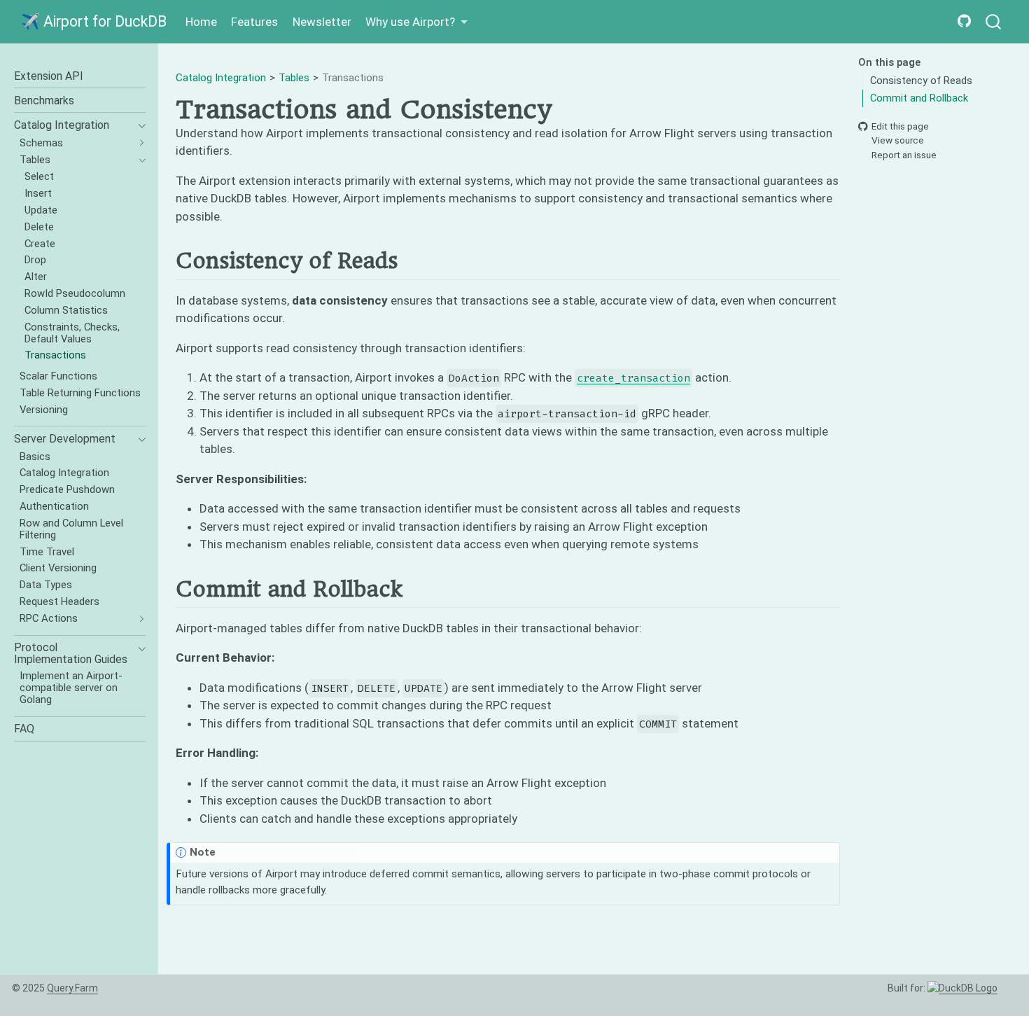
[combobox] (994, 22)
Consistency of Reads (921, 80)
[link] (416, 22)
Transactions (353, 77)
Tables (294, 77)
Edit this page (900, 126)
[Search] (993, 22)
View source (898, 140)
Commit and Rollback (919, 98)
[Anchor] (411, 260)
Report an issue (904, 154)
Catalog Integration (221, 77)
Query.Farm (72, 988)
